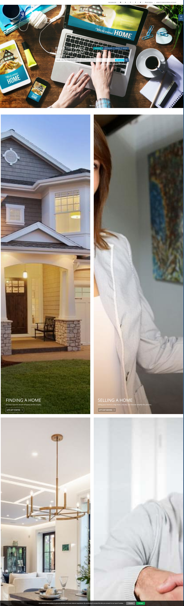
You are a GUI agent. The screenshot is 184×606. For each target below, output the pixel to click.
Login (158, 2)
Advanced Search (120, 64)
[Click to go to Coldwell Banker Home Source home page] (22, 16)
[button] (181, 17)
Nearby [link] (120, 60)
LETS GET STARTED (14, 410)
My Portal (149, 2)
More (92, 103)
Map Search (106, 64)
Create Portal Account (169, 2)
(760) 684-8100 (112, 2)
